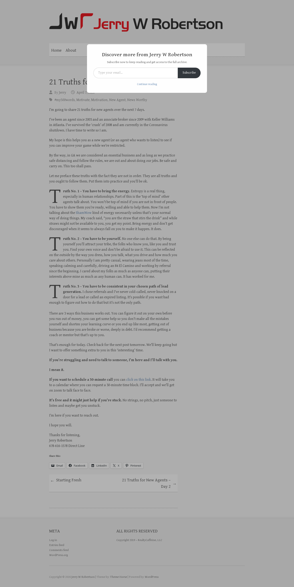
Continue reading (147, 84)
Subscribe (189, 73)
